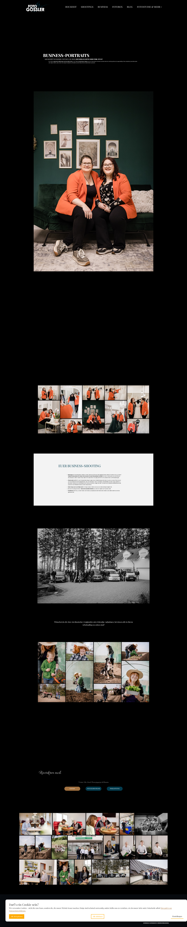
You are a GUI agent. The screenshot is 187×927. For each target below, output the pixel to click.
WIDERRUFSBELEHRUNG (163, 922)
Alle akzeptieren (17, 916)
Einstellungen (177, 916)
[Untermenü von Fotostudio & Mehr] (161, 7)
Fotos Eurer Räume (93, 788)
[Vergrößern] (151, 93)
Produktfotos (115, 788)
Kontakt (72, 788)
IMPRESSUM (146, 922)
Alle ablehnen (98, 916)
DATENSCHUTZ (153, 922)
